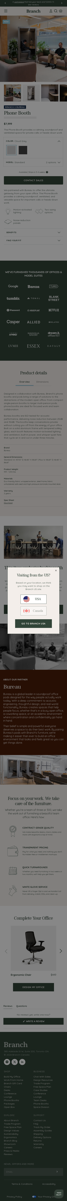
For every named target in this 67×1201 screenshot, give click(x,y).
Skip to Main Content (0, 0)
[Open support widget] (58, 1194)
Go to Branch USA (33, 623)
